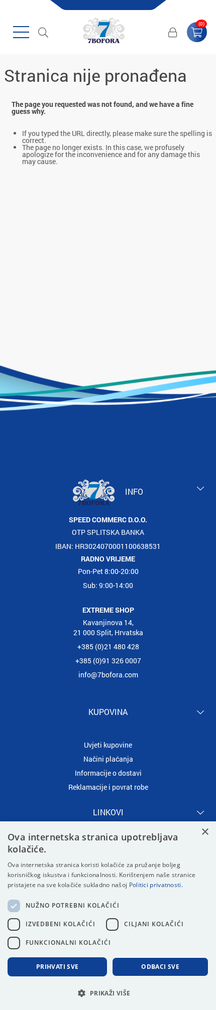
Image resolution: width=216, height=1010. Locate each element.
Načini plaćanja (108, 759)
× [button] (204, 832)
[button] (108, 992)
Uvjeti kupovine (108, 745)
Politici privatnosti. (156, 885)
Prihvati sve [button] (57, 966)
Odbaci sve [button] (160, 966)
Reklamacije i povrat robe (108, 787)
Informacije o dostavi (108, 773)
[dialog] (108, 915)
